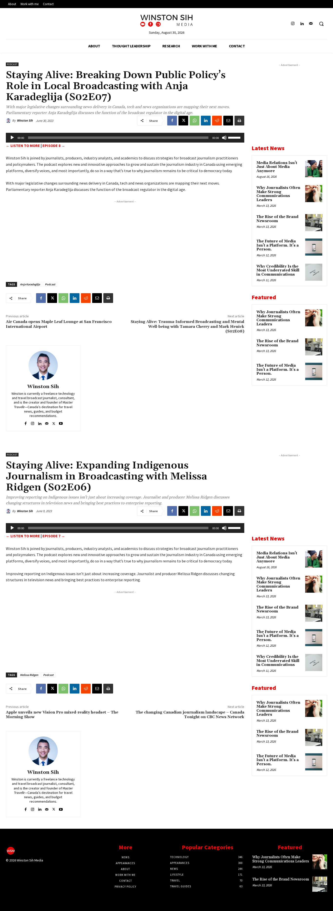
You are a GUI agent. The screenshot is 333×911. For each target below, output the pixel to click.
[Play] (12, 137)
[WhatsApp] (194, 120)
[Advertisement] (125, 238)
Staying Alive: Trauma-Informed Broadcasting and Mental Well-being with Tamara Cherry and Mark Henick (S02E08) (187, 326)
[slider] (235, 137)
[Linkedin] (302, 24)
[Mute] (224, 137)
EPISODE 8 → (53, 145)
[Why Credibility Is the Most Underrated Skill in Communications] (313, 272)
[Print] (239, 120)
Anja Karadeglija (30, 284)
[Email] (228, 120)
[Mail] (311, 24)
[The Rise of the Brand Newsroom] (313, 222)
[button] (321, 24)
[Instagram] (292, 24)
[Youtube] (61, 422)
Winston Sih (25, 120)
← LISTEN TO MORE (23, 145)
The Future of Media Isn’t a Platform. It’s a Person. (277, 245)
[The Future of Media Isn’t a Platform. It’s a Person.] (313, 247)
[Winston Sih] (9, 120)
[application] (125, 138)
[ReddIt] (217, 120)
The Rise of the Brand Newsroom (277, 219)
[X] (183, 120)
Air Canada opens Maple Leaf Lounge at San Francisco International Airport (59, 324)
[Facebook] (172, 120)
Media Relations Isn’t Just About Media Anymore (276, 167)
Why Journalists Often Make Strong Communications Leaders (278, 194)
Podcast (12, 64)
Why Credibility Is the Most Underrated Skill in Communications (277, 270)
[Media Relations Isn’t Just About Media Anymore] (313, 168)
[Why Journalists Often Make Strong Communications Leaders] (313, 193)
